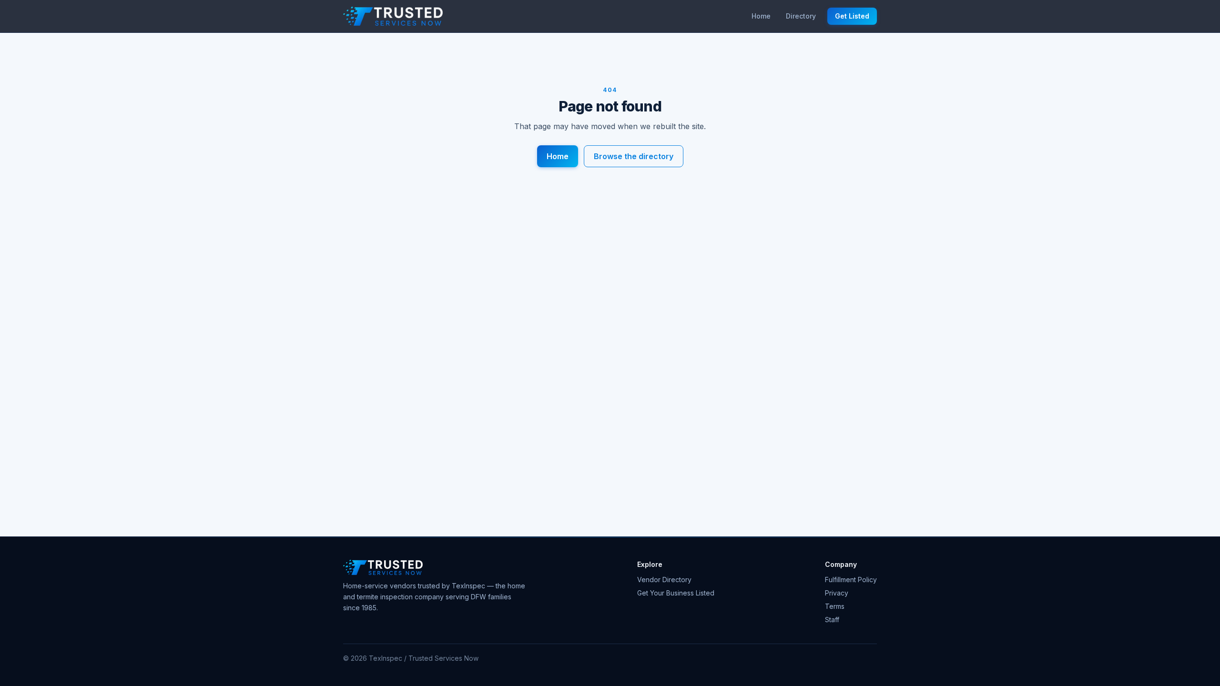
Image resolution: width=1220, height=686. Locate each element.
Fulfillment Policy (851, 579)
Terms (834, 606)
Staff (832, 619)
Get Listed (852, 16)
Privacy (836, 593)
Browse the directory (633, 156)
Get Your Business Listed (675, 593)
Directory (801, 16)
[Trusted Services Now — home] (393, 16)
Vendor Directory (664, 579)
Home (761, 16)
